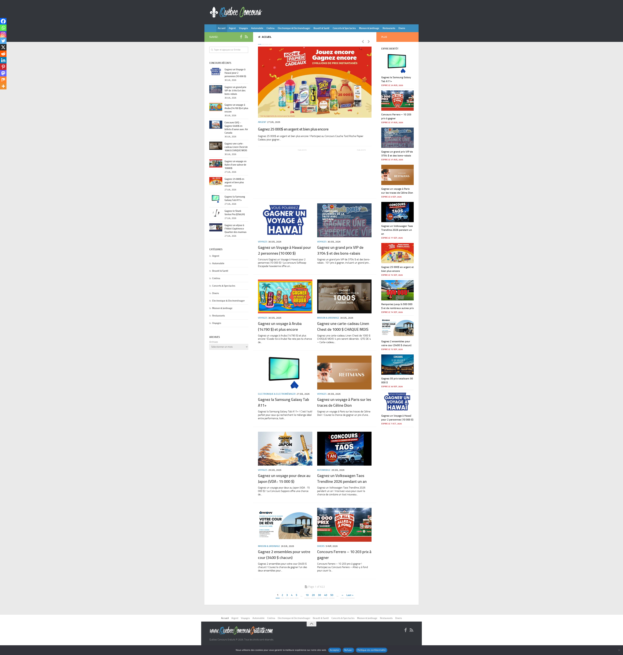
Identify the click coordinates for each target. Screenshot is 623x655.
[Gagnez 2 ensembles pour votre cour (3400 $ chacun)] (285, 525)
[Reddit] (3, 53)
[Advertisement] (282, 171)
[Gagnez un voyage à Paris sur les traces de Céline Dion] (344, 372)
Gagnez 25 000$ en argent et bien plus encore (293, 129)
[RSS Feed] (246, 37)
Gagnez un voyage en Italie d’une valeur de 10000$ (235, 165)
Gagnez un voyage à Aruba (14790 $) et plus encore (236, 108)
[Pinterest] (3, 66)
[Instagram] (3, 34)
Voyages (243, 28)
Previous (363, 41)
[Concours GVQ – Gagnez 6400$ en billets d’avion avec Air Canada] (215, 125)
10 (307, 595)
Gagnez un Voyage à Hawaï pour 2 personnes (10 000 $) (235, 73)
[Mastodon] (3, 73)
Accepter (334, 650)
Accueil (222, 28)
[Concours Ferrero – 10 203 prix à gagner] (344, 525)
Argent (232, 28)
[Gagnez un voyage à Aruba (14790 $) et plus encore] (285, 296)
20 (313, 595)
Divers (401, 28)
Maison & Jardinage (369, 28)
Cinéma (271, 28)
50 (331, 595)
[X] (3, 47)
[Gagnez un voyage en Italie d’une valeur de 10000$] (215, 163)
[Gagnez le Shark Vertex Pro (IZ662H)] (215, 213)
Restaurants (389, 28)
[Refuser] (619, 650)
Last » (349, 595)
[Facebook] (3, 21)
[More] (3, 86)
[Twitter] (3, 40)
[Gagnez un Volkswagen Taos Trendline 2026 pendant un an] (344, 449)
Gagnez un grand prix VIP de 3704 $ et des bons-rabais (235, 90)
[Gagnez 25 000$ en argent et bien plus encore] (315, 82)
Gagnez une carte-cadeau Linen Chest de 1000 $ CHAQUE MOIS (236, 147)
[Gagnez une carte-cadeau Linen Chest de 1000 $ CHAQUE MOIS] (344, 296)
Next (369, 41)
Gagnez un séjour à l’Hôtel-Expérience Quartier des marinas (235, 229)
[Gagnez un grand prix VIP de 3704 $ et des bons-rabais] (344, 220)
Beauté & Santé (321, 28)
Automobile (257, 28)
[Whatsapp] (3, 28)
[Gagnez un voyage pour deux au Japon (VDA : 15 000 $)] (285, 449)
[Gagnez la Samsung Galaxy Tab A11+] (285, 372)
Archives (213, 341)
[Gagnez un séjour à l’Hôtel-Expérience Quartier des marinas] (215, 227)
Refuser (348, 650)
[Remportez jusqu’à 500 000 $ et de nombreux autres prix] (397, 290)
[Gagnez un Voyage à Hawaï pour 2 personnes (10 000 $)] (285, 220)
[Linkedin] (3, 60)
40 (325, 595)
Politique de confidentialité (371, 650)
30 (319, 595)
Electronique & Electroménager (294, 28)
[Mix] (3, 79)
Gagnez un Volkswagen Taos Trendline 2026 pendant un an (397, 229)
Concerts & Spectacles (344, 28)
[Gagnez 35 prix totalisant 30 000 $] (397, 364)
